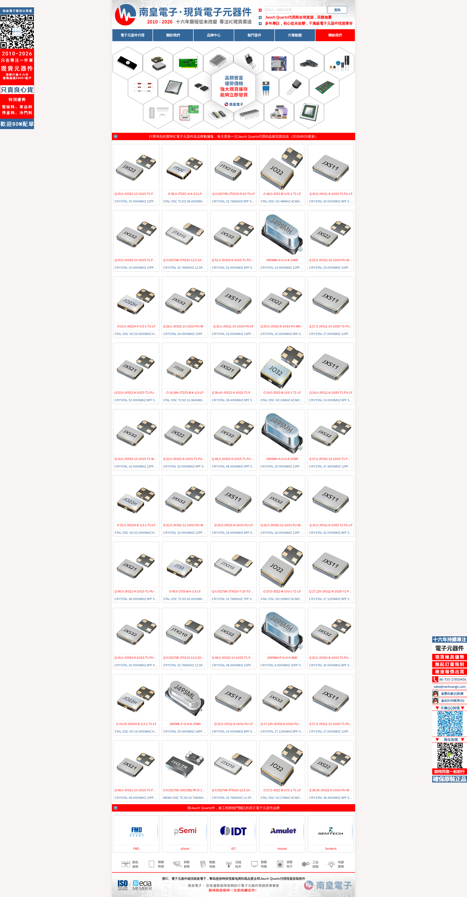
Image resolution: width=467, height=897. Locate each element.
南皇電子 (200, 878)
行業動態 (295, 35)
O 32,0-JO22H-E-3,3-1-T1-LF (136, 525)
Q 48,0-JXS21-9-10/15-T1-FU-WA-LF (139, 591)
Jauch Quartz (201, 808)
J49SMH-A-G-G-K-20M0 (282, 459)
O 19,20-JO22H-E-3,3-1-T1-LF (136, 724)
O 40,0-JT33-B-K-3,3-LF (185, 591)
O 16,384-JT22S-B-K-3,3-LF (184, 392)
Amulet (282, 848)
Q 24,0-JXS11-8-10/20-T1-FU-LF (330, 392)
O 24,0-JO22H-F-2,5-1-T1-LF (136, 326)
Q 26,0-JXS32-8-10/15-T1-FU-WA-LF (139, 657)
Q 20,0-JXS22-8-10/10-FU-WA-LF (282, 326)
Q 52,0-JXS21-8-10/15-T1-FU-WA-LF (139, 392)
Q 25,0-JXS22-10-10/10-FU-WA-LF (332, 260)
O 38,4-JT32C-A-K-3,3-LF (185, 194)
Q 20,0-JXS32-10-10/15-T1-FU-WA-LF (140, 260)
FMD (136, 848)
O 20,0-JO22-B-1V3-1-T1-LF (282, 591)
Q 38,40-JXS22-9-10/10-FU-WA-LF (332, 790)
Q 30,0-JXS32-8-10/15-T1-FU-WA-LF (333, 657)
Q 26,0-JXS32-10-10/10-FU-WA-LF (186, 326)
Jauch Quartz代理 (251, 136)
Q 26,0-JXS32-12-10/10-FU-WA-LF (283, 525)
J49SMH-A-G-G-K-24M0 (282, 260)
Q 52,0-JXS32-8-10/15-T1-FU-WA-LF (236, 260)
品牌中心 (214, 35)
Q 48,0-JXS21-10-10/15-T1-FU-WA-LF (140, 790)
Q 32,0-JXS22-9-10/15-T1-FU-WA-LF (187, 459)
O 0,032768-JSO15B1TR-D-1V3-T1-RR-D (191, 790)
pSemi (185, 848)
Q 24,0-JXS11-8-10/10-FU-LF (233, 724)
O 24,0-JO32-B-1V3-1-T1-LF (282, 392)
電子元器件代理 (132, 35)
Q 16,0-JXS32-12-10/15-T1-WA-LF (137, 459)
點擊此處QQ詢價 (452, 693)
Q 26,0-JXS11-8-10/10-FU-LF (233, 525)
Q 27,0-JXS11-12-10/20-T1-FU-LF (331, 724)
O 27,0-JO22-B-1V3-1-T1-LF (282, 790)
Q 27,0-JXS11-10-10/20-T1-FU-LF (331, 326)
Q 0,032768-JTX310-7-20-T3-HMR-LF (237, 591)
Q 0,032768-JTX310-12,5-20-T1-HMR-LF (239, 790)
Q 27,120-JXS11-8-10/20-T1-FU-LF (332, 591)
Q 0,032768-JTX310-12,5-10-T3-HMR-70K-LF (193, 260)
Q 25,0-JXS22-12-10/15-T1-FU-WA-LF (140, 194)
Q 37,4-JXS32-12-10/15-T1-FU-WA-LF (334, 459)
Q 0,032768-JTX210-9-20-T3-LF (233, 194)
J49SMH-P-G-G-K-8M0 (282, 657)
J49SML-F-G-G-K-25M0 (185, 724)
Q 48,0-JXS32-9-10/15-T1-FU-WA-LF (236, 459)
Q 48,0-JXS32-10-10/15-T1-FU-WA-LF (237, 657)
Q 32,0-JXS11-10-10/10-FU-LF (233, 326)
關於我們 (173, 35)
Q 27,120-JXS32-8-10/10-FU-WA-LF (284, 724)
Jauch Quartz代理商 (282, 17)
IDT (233, 848)
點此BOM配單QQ (452, 700)
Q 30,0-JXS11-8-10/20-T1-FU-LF (330, 194)
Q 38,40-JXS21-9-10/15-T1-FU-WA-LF (237, 392)
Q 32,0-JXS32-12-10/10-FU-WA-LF (186, 525)
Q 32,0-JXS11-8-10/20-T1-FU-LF (330, 525)
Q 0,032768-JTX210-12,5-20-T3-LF (186, 657)
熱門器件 (254, 35)
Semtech (331, 848)
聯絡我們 (335, 35)
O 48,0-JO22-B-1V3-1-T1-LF (282, 194)
